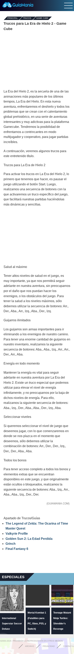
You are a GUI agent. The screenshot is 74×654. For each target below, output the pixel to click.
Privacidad (49, 646)
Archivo (29, 646)
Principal (12, 18)
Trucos (27, 18)
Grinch (11, 543)
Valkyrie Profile (17, 533)
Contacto (68, 646)
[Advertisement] (37, 60)
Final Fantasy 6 (17, 548)
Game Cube (42, 18)
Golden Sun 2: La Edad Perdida (29, 538)
